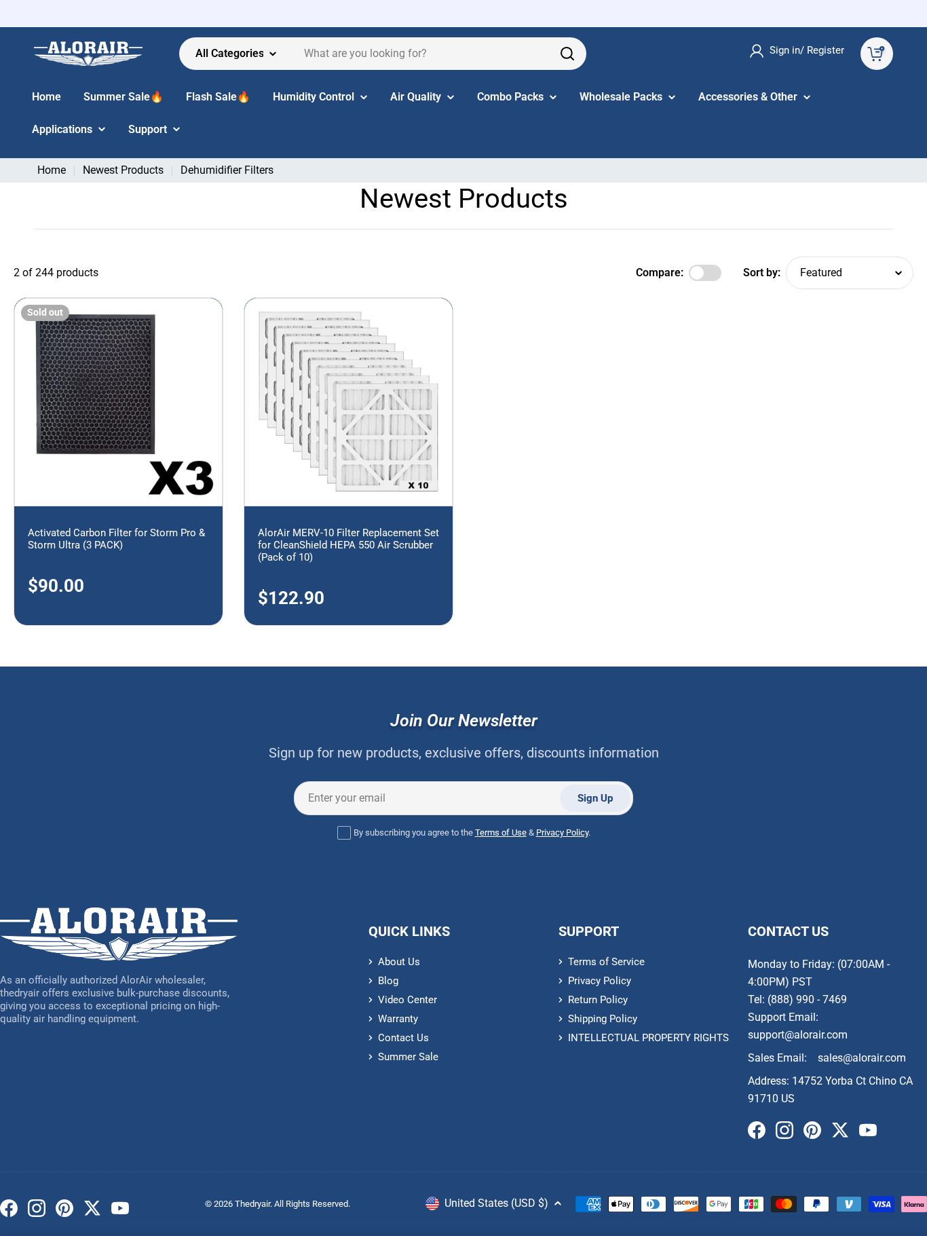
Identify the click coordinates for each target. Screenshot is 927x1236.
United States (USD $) (496, 1203)
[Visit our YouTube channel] (120, 1210)
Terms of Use (501, 832)
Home (51, 170)
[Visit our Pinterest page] (64, 1210)
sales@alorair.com (862, 1057)
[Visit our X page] (92, 1210)
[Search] (567, 53)
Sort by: (761, 272)
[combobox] (382, 53)
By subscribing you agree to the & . (472, 832)
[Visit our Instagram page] (36, 1210)
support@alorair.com (798, 1034)
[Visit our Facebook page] (9, 1210)
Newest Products (123, 170)
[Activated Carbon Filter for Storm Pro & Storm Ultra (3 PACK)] (118, 402)
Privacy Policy (562, 832)
